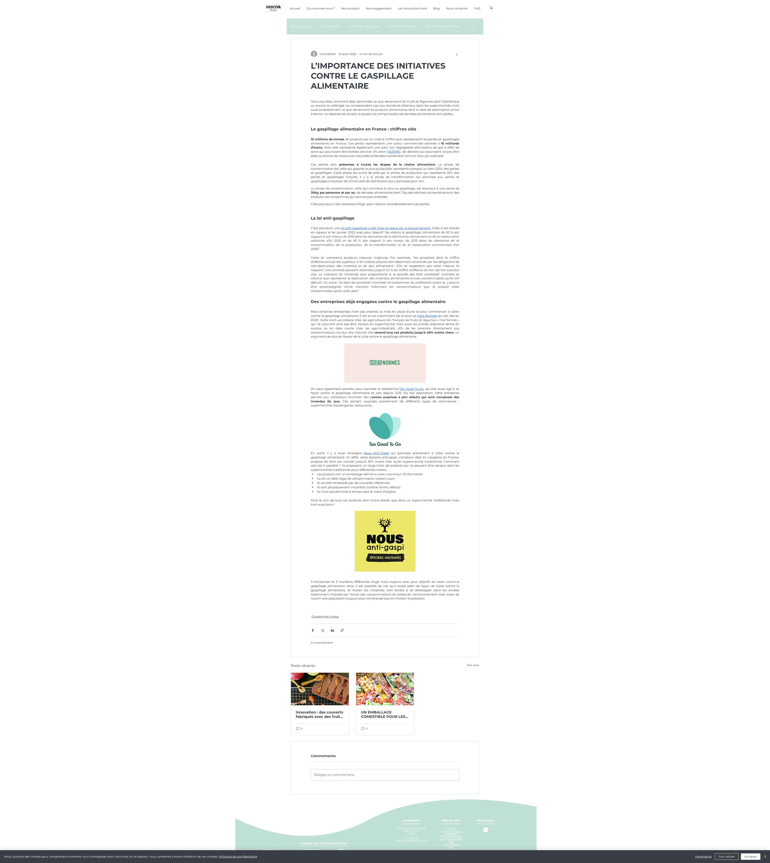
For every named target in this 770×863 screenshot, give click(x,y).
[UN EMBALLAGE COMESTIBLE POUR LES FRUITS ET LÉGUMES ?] (385, 689)
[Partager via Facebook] (313, 630)
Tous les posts (302, 26)
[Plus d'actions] (456, 54)
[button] (474, 26)
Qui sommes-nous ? (451, 831)
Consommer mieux (402, 26)
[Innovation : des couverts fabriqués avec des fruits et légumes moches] (320, 689)
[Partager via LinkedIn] (332, 630)
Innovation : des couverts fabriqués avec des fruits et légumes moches (319, 714)
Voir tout (473, 665)
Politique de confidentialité (238, 856)
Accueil (451, 828)
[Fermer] (765, 856)
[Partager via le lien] (342, 630)
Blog (451, 841)
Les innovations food (442, 26)
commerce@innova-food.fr (411, 840)
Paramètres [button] (703, 856)
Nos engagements (451, 836)
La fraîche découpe (363, 26)
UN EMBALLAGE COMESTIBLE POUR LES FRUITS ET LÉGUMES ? (383, 714)
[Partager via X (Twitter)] (322, 630)
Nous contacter (451, 844)
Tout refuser (726, 856)
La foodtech (330, 26)
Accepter (750, 856)
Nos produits (451, 833)
